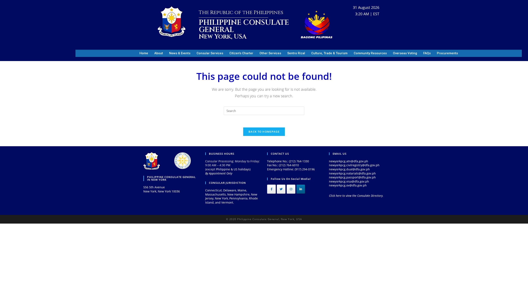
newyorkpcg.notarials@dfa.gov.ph (352, 173)
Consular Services (210, 53)
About (158, 53)
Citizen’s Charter (241, 53)
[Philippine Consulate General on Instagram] (291, 189)
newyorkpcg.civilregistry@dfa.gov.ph (354, 165)
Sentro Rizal (296, 53)
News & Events (179, 53)
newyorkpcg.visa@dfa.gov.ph (349, 181)
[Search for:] (264, 110)
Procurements (447, 53)
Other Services (270, 53)
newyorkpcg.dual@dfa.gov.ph (349, 169)
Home (143, 53)
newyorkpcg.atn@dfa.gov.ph (348, 161)
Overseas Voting (405, 53)
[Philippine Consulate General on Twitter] (281, 189)
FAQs (427, 53)
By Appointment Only (218, 173)
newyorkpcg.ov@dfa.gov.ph (348, 185)
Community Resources (370, 53)
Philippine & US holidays (233, 169)
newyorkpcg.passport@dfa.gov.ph (352, 177)
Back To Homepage (264, 131)
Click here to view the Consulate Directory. (356, 196)
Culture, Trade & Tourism (329, 53)
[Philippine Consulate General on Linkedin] (300, 189)
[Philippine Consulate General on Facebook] (271, 189)
